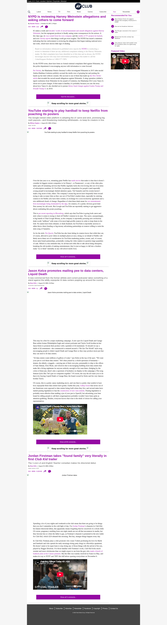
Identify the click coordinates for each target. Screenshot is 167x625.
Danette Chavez (34, 23)
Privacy (105, 608)
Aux (114, 12)
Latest (39, 12)
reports (45, 38)
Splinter (49, 1)
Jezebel (43, 1)
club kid (39, 471)
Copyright (96, 608)
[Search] (28, 12)
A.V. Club (35, 1)
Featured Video (118, 51)
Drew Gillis (33, 283)
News (50, 12)
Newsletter (126, 12)
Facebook (87, 608)
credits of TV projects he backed (90, 36)
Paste (29, 1)
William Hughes (35, 123)
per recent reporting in (50, 213)
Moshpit (63, 1)
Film (68, 12)
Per (37, 70)
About (51, 608)
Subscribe (102, 12)
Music (79, 12)
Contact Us (114, 608)
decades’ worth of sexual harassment (62, 31)
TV (59, 12)
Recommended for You (121, 15)
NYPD (84, 49)
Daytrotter (56, 1)
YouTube (39, 128)
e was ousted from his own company (58, 36)
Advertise (68, 608)
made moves (76, 180)
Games (90, 12)
